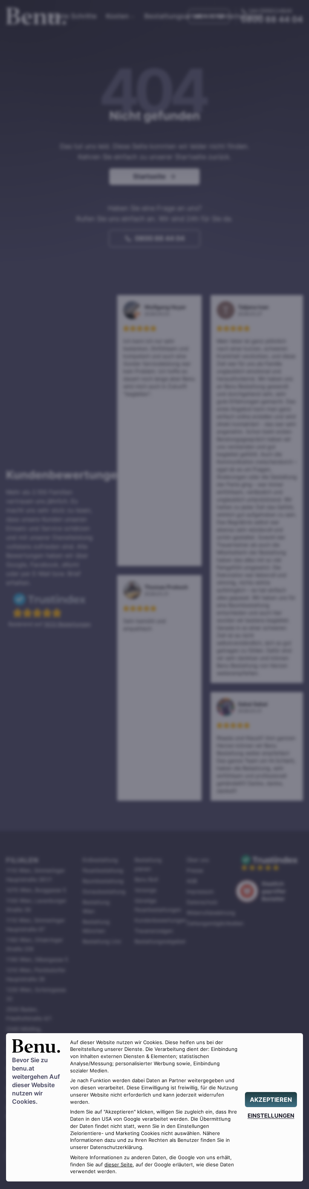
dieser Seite (118, 1164)
